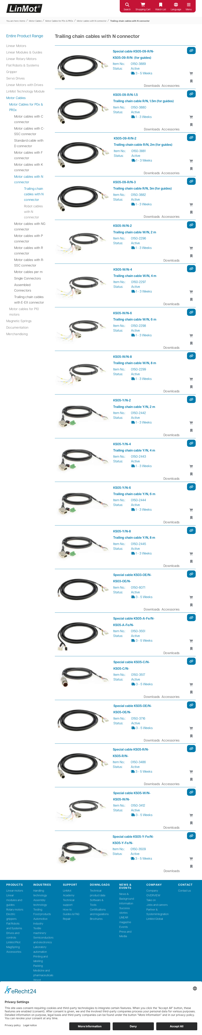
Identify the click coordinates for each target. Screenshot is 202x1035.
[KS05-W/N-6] (83, 329)
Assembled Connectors (22, 287)
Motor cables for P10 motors (24, 311)
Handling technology (40, 893)
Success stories (124, 910)
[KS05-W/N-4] (83, 285)
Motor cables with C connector (28, 119)
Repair (67, 918)
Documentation (17, 327)
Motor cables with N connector (92, 20)
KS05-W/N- (121, 799)
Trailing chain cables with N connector (130, 20)
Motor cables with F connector (28, 155)
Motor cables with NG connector (30, 226)
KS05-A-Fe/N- (123, 625)
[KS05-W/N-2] (83, 242)
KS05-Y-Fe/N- (123, 843)
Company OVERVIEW (153, 893)
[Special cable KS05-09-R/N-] (82, 67)
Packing (38, 965)
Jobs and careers (157, 904)
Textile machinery (39, 930)
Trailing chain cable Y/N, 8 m (134, 537)
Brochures (96, 918)
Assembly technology (40, 902)
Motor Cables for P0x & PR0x (59, 20)
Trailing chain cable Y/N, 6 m (134, 494)
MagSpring (13, 947)
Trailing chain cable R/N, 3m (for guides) (142, 188)
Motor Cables (35, 20)
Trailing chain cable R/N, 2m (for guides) (143, 144)
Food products (42, 914)
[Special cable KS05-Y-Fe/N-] (82, 852)
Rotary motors (14, 909)
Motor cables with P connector (28, 238)
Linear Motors (16, 46)
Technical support (68, 902)
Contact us (184, 890)
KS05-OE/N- (122, 712)
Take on (151, 900)
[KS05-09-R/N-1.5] (83, 111)
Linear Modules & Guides (24, 52)
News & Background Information (126, 898)
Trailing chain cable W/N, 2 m (134, 232)
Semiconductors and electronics (43, 940)
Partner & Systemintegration (157, 912)
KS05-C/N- (121, 668)
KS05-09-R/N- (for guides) (132, 57)
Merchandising (17, 334)
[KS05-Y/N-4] (83, 460)
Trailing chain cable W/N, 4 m (134, 276)
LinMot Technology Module (25, 91)
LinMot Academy (68, 893)
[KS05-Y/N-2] (83, 416)
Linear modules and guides (14, 899)
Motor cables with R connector (28, 250)
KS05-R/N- (120, 756)
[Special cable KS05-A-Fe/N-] (83, 634)
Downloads (152, 85)
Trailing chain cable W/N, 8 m (134, 363)
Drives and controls (12, 935)
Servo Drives (15, 78)
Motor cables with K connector (28, 167)
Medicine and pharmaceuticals (43, 973)
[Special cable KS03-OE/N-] (83, 591)
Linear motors (14, 890)
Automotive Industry (40, 921)
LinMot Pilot (13, 942)
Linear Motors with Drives (24, 85)
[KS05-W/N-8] (83, 372)
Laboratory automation (40, 949)
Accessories (171, 85)
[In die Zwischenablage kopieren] (191, 50)
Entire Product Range (24, 35)
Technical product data (97, 893)
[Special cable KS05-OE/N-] (83, 722)
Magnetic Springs (19, 321)
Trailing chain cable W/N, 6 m (134, 319)
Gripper (11, 72)
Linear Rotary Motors (21, 59)
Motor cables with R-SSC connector (29, 262)
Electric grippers (11, 916)
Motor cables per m (28, 272)
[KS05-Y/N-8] (83, 547)
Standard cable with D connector (28, 143)
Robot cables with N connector (33, 211)
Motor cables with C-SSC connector (29, 131)
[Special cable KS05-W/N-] (83, 809)
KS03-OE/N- (122, 581)
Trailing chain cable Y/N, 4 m (134, 450)
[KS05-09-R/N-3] (83, 198)
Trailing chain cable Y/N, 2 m (134, 407)
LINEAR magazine (125, 919)
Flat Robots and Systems (14, 926)
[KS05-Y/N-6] (83, 503)
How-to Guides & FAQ (71, 912)
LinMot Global (154, 918)
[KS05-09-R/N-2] (83, 154)
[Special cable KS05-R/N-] (82, 765)
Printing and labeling (40, 959)
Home (22, 20)
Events (123, 926)
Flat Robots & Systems (22, 65)
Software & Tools (96, 902)
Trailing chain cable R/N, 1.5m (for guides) (143, 101)
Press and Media (125, 934)
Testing (37, 909)
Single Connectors (27, 278)
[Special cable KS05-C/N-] (83, 678)
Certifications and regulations (99, 912)
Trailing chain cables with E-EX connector (29, 299)
